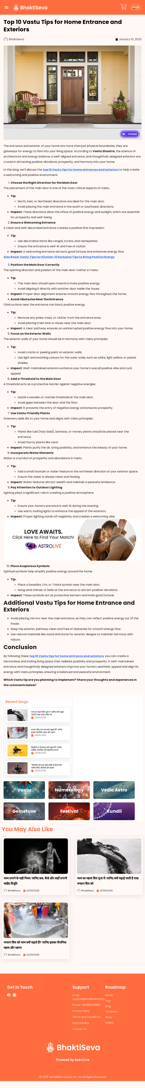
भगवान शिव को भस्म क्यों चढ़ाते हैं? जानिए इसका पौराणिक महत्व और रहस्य (46, 731)
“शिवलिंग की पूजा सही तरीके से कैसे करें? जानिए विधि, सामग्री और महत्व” (46, 766)
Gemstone (24, 811)
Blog (108, 1006)
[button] (6, 7)
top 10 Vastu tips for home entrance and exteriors (66, 656)
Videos (109, 1022)
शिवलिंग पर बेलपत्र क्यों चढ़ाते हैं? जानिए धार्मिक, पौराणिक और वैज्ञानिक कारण (46, 748)
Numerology (69, 790)
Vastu (24, 790)
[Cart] (123, 7)
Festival (69, 811)
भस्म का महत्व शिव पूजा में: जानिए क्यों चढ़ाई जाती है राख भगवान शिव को (47, 713)
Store (108, 1017)
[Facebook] (8, 995)
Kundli (114, 811)
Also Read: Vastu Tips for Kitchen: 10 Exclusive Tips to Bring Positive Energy (59, 257)
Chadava (111, 1011)
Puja (108, 1000)
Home (109, 995)
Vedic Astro (114, 790)
